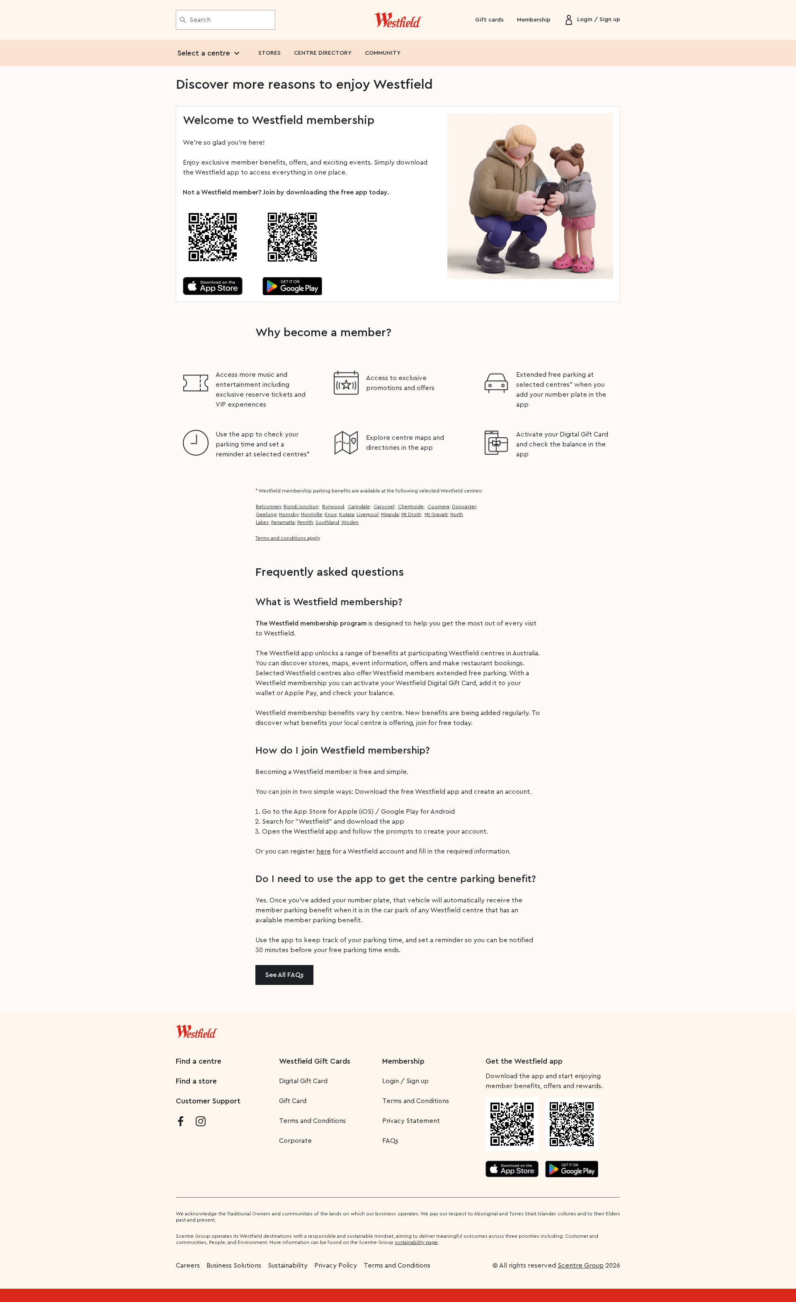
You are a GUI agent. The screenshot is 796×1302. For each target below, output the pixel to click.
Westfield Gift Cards (314, 1061)
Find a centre (198, 1061)
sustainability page (416, 1242)
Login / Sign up (405, 1081)
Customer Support (208, 1101)
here (323, 851)
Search (200, 20)
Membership (534, 20)
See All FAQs (284, 975)
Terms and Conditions (312, 1121)
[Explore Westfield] (398, 20)
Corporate (295, 1140)
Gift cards (489, 20)
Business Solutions (233, 1265)
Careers (188, 1265)
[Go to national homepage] (196, 1029)
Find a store (196, 1081)
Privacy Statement (411, 1121)
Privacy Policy (335, 1265)
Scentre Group (581, 1265)
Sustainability (288, 1265)
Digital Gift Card (303, 1081)
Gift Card (292, 1101)
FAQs (390, 1140)
